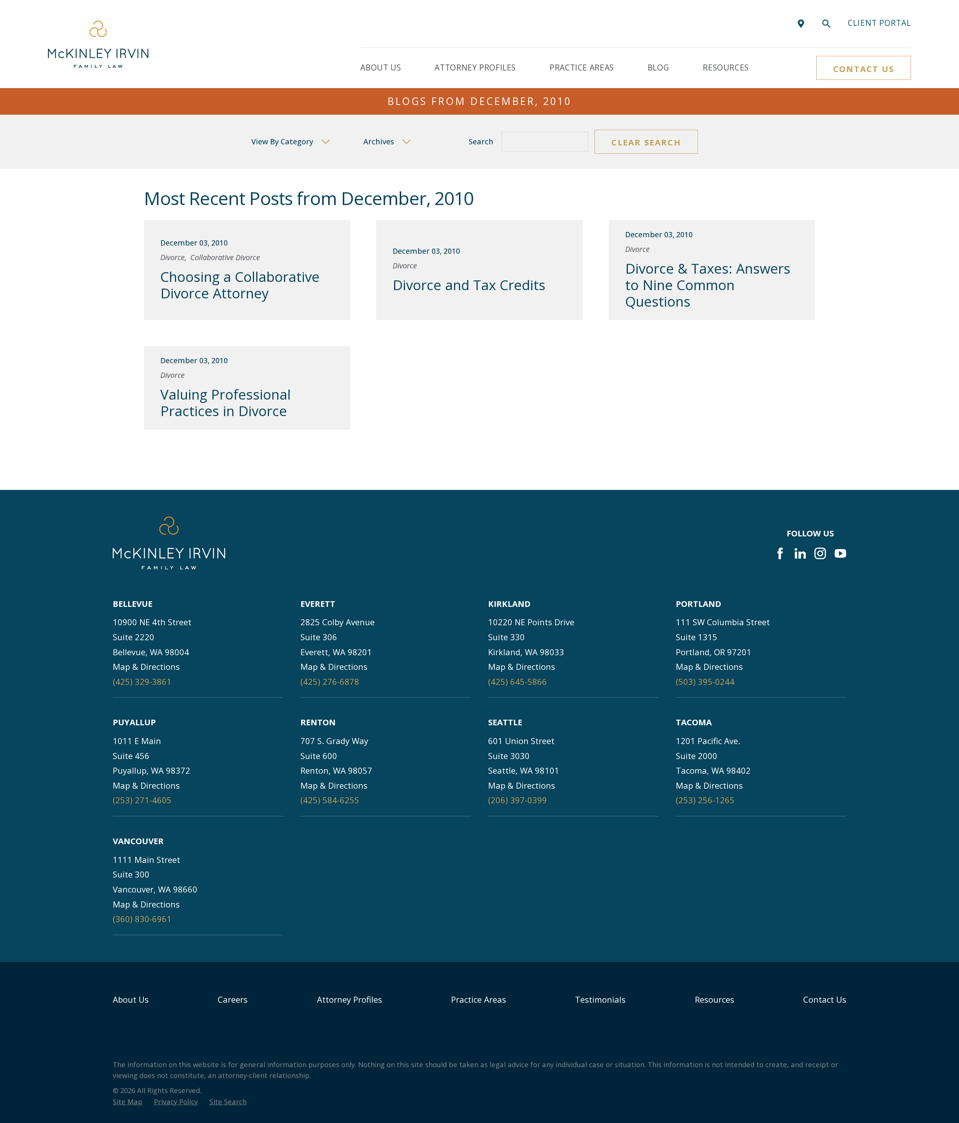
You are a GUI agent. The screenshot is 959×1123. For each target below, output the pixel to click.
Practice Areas (478, 999)
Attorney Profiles (349, 999)
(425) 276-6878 (329, 681)
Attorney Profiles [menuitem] (475, 67)
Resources (714, 999)
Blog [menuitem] (658, 67)
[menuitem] (127, 1102)
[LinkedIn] (800, 553)
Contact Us (863, 68)
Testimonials (600, 999)
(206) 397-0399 (517, 800)
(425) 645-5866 (517, 681)
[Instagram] (820, 553)
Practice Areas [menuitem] (582, 67)
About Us (131, 999)
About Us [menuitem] (380, 67)
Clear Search (646, 142)
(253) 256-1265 (705, 800)
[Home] (98, 44)
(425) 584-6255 (329, 800)
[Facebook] (780, 553)
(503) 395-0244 (705, 681)
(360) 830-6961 (142, 918)
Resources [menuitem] (726, 67)
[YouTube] (840, 553)
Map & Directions (146, 666)
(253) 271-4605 (142, 800)
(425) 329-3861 (142, 681)
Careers (233, 999)
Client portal (879, 23)
